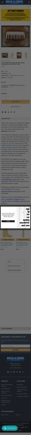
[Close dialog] (29, 207)
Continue (8, 221)
